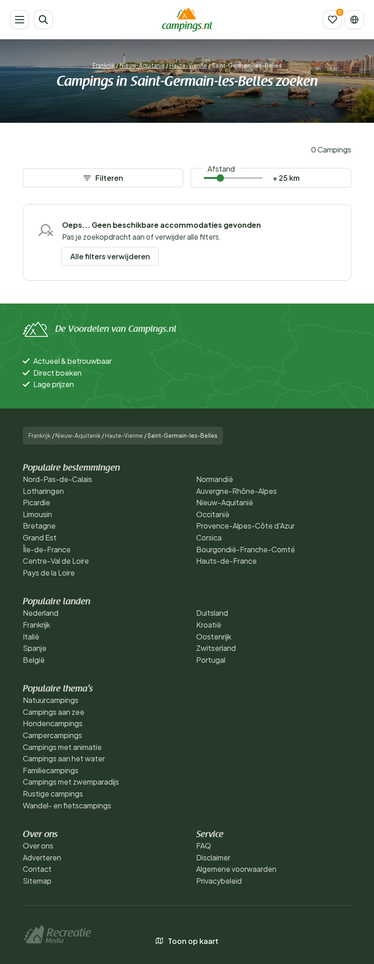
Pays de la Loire (49, 572)
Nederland (40, 613)
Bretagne (39, 525)
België (34, 660)
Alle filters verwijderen (110, 256)
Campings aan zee (53, 712)
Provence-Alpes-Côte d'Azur (245, 525)
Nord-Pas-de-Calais (57, 479)
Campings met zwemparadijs (71, 781)
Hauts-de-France (226, 561)
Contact (37, 869)
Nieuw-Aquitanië (142, 65)
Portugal (210, 660)
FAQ (203, 845)
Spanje (35, 648)
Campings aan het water (64, 758)
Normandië (214, 479)
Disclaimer (213, 857)
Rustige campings (53, 793)
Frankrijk (104, 65)
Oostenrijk (213, 636)
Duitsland (212, 613)
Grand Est (40, 537)
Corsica (209, 537)
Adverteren (42, 857)
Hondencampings (53, 723)
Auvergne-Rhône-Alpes (236, 491)
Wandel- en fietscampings (67, 805)
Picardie (36, 502)
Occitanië (212, 514)
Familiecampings (50, 770)
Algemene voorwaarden (236, 869)
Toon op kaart (193, 941)
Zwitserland (216, 648)
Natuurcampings (50, 700)
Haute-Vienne (188, 65)
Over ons (38, 845)
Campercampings (52, 735)
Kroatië (208, 624)
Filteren (109, 178)
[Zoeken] (43, 19)
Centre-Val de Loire (56, 561)
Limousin (37, 514)
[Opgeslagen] (332, 19)
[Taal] (354, 19)
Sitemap (37, 880)
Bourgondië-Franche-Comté (245, 549)
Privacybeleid (219, 880)
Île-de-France (47, 549)
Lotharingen (43, 491)
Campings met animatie (62, 747)
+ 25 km (286, 178)
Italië (31, 636)
